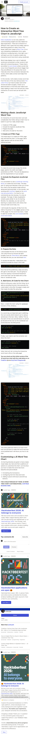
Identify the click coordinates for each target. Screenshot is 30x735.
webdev (25, 37)
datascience (12, 37)
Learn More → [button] (6, 602)
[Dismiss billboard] (28, 700)
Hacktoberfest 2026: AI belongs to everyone (12, 511)
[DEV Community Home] (6, 2)
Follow (15, 615)
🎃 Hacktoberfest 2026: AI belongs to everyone (12, 685)
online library (15, 255)
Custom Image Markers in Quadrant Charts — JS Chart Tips (14, 645)
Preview (14, 547)
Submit (6, 547)
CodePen (4, 360)
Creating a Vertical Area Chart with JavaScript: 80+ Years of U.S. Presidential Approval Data (14, 630)
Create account (24, 2)
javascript (4, 37)
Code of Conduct (11, 551)
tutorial (19, 37)
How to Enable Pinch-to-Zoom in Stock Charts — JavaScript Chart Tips (15, 637)
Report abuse (20, 551)
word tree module (6, 215)
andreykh (7, 18)
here (24, 257)
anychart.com (17, 21)
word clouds (13, 66)
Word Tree (20, 49)
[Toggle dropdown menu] (28, 490)
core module (19, 213)
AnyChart (12, 191)
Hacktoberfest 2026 (7, 521)
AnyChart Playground (18, 360)
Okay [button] (4, 732)
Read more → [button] (6, 531)
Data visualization (6, 39)
